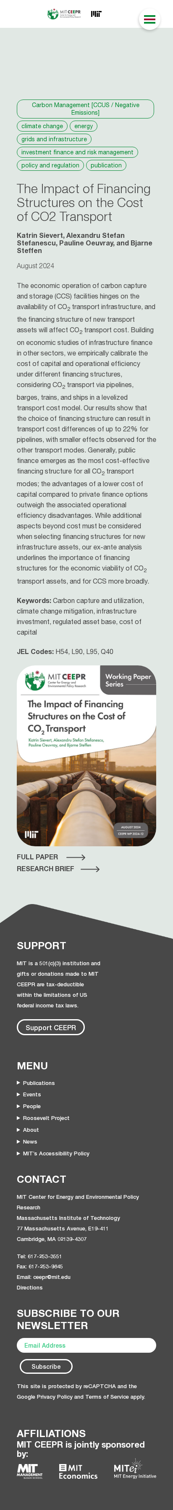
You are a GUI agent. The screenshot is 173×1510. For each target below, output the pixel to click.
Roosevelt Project (46, 1117)
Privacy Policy (55, 1396)
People (32, 1106)
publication (106, 165)
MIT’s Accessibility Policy (56, 1153)
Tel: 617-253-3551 (39, 1256)
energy (83, 126)
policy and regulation (50, 165)
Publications (39, 1082)
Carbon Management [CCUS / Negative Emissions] (85, 109)
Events (32, 1094)
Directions (30, 1287)
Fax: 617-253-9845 (40, 1266)
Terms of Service (107, 1396)
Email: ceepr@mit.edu (44, 1276)
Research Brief (45, 868)
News (30, 1141)
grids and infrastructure (54, 139)
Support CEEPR (51, 1027)
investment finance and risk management (77, 152)
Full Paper (37, 856)
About (31, 1129)
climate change (42, 126)
